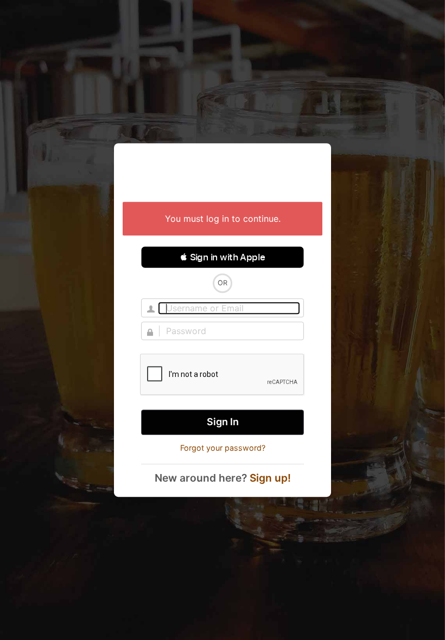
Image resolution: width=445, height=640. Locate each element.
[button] (222, 257)
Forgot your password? (222, 447)
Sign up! (270, 477)
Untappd (222, 173)
